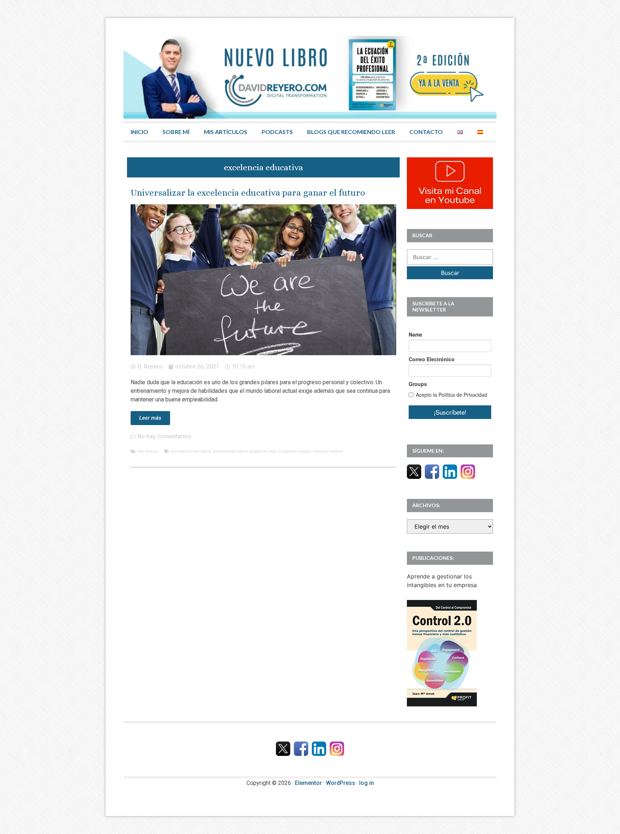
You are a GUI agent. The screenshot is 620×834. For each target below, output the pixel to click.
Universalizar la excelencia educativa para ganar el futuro (248, 192)
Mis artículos (225, 131)
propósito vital (262, 451)
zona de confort (328, 451)
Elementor (308, 783)
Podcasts (277, 131)
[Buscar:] (450, 257)
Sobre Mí (176, 131)
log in (366, 783)
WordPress (340, 783)
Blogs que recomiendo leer (351, 131)
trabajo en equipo (294, 451)
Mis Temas (147, 451)
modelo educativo (230, 451)
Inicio (139, 131)
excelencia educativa (191, 451)
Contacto (426, 131)
